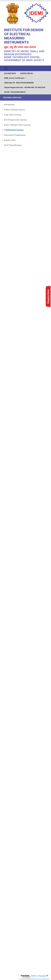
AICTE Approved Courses (15, 120)
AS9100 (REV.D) (26, 73)
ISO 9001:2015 (10, 73)
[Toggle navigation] (6, 68)
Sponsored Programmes (14, 135)
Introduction (9, 104)
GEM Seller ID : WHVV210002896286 (19, 83)
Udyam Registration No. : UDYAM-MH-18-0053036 (24, 87)
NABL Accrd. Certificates (14, 78)
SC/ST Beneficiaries (12, 145)
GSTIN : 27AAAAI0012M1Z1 (15, 92)
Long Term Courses (12, 114)
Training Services (12, 97)
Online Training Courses (14, 109)
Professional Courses (14, 130)
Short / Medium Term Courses (17, 125)
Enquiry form (48, 296)
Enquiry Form (9, 140)
